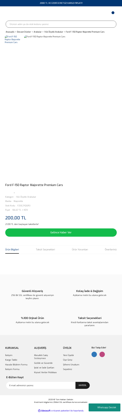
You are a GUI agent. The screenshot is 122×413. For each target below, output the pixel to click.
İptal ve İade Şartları (44, 367)
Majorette (18, 201)
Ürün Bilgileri (12, 249)
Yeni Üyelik (68, 355)
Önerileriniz (111, 249)
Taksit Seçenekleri (45, 249)
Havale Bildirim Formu (16, 364)
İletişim (8, 355)
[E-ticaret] (60, 410)
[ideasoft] (44, 410)
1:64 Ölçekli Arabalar (26, 197)
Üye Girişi (67, 360)
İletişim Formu (12, 369)
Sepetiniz (67, 369)
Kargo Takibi (11, 360)
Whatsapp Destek (106, 407)
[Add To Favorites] (14, 191)
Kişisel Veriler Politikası (45, 372)
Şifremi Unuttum (71, 364)
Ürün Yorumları (80, 249)
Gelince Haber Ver (61, 232)
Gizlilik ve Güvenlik (43, 363)
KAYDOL (83, 385)
